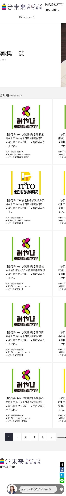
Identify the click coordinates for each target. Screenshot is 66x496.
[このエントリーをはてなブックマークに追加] (62, 475)
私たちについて (26, 17)
